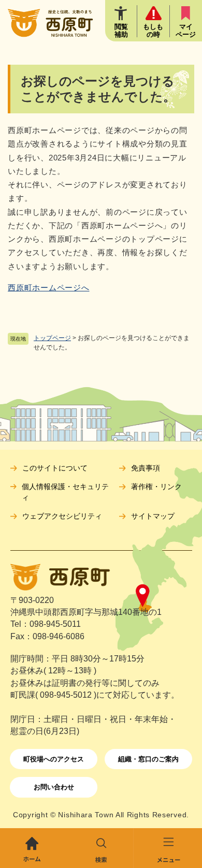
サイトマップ (153, 516)
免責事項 (145, 468)
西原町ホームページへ (49, 287)
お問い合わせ (54, 787)
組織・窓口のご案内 (148, 759)
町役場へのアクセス (53, 759)
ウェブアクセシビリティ (62, 516)
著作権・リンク (156, 486)
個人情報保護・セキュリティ (65, 492)
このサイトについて (55, 468)
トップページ (52, 338)
